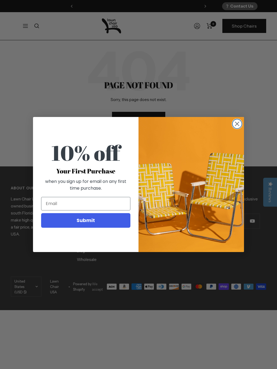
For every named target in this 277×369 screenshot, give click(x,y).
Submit (86, 220)
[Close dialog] (237, 124)
